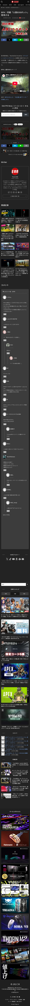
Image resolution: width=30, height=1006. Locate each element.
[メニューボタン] (28, 2)
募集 (24, 999)
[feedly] (19, 559)
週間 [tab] (6, 593)
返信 (5, 314)
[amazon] (21, 192)
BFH (16, 124)
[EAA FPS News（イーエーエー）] (15, 2)
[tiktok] (16, 192)
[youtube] (19, 192)
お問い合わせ (19, 1001)
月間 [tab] (15, 593)
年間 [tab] (24, 593)
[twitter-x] (11, 192)
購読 (26, 114)
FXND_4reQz (13, 502)
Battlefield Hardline (7, 17)
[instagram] (14, 192)
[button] (3, 40)
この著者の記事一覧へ (15, 196)
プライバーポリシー (14, 999)
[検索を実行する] (27, 584)
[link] (9, 192)
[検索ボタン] (1, 2)
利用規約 (20, 999)
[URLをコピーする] (26, 40)
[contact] (22, 559)
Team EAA (15, 177)
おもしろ (20, 124)
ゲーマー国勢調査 (11, 1001)
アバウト (7, 999)
